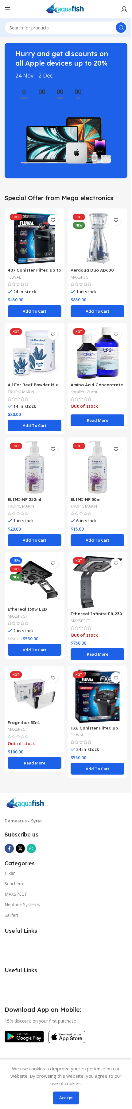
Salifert (11, 915)
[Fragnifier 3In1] (34, 693)
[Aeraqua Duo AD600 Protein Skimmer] (97, 238)
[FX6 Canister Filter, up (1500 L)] (97, 696)
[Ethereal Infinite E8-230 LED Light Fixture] (97, 582)
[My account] (124, 9)
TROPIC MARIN (21, 391)
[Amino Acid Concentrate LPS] (97, 353)
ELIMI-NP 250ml (24, 499)
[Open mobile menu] (8, 9)
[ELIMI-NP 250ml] (34, 467)
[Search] (121, 27)
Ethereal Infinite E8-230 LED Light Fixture (96, 616)
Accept (66, 1097)
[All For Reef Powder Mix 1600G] (34, 353)
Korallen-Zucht (84, 391)
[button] (34, 311)
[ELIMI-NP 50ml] (97, 467)
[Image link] (26, 803)
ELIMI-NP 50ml (86, 499)
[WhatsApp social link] (31, 848)
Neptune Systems (22, 904)
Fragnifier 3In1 (24, 722)
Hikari (10, 873)
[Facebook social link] (9, 848)
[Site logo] (66, 9)
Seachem (14, 883)
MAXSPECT (80, 277)
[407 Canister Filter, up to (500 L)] (34, 238)
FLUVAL (14, 277)
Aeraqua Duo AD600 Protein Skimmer (92, 272)
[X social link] (20, 848)
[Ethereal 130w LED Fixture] (34, 579)
